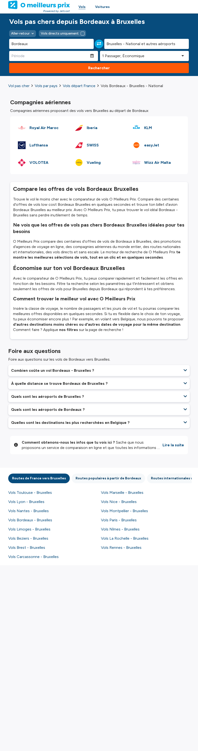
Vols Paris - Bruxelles (119, 520)
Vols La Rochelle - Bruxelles (124, 538)
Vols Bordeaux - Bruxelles (30, 520)
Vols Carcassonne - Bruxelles (33, 556)
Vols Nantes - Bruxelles (28, 511)
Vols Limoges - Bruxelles (29, 529)
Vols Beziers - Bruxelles (28, 538)
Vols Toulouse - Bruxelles (30, 492)
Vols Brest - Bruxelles (26, 547)
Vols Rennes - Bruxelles (121, 547)
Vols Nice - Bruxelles (119, 501)
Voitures (102, 7)
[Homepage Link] (39, 4)
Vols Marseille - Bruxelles (122, 492)
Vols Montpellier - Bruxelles (124, 511)
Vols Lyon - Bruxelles (26, 501)
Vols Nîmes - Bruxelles (120, 529)
